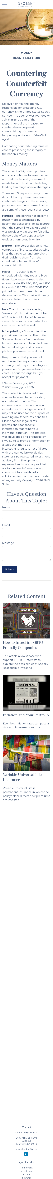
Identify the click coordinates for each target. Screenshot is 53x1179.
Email (6, 525)
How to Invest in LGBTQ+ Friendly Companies (24, 645)
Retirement (26, 1167)
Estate (26, 1174)
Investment (26, 1171)
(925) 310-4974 (30, 1132)
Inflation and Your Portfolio (26, 715)
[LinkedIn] (26, 1154)
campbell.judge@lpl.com (26, 1149)
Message (8, 543)
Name (6, 507)
